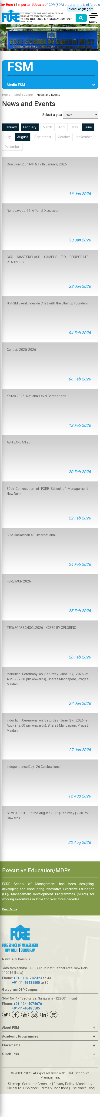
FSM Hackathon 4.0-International (31, 535)
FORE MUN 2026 (19, 581)
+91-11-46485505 (26, 1008)
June (88, 127)
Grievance (30, 1088)
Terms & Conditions (54, 1088)
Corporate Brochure (36, 1084)
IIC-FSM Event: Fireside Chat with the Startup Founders (47, 303)
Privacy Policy (63, 1084)
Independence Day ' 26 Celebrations (33, 767)
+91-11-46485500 (26, 983)
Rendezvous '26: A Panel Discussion (33, 211)
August (22, 137)
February (29, 127)
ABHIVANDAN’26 (18, 442)
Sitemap (14, 1084)
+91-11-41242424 (27, 978)
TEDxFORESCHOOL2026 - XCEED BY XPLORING (41, 628)
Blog (91, 1088)
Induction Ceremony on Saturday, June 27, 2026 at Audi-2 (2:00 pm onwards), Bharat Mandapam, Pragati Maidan (48, 679)
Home (6, 95)
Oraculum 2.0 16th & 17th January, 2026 (37, 164)
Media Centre (23, 95)
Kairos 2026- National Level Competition (36, 396)
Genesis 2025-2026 (21, 350)
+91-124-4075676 (27, 1004)
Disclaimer (78, 1088)
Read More (9, 909)
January (11, 127)
